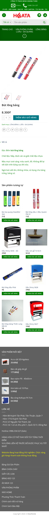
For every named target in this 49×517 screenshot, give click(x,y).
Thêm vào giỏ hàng (26, 117)
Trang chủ (7, 29)
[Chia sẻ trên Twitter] (13, 130)
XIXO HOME (7, 492)
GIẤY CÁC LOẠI (8, 474)
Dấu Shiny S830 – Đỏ (10, 251)
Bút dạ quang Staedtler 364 (11, 213)
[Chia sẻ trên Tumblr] (25, 130)
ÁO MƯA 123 (7, 483)
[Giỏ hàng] (39, 15)
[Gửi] (44, 22)
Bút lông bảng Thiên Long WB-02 (12, 325)
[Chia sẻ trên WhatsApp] (4, 130)
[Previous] (6, 68)
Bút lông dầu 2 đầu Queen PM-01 (36, 213)
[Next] (43, 68)
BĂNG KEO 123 (8, 478)
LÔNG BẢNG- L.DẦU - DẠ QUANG (31, 30)
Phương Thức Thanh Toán (13, 497)
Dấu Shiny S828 (32, 287)
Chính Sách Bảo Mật (11, 506)
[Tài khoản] (45, 15)
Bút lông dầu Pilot (9, 287)
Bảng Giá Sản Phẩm (10, 464)
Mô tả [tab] (4, 142)
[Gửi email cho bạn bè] (17, 130)
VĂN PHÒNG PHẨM (24, 29)
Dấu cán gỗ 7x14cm (33, 251)
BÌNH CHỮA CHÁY (9, 469)
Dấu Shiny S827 (32, 324)
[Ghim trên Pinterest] (21, 130)
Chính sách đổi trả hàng (12, 501)
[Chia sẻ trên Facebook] (8, 130)
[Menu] (4, 15)
